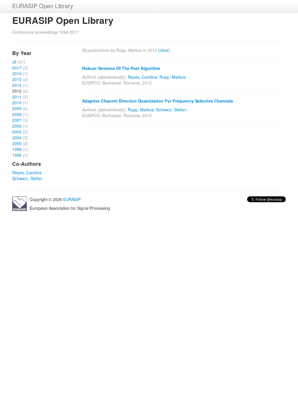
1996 (17, 155)
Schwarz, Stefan (27, 178)
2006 (17, 126)
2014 (17, 85)
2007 (17, 120)
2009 (17, 108)
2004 (17, 137)
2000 (17, 143)
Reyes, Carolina (27, 172)
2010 (17, 102)
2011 (17, 97)
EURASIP (72, 199)
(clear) (164, 50)
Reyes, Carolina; (143, 77)
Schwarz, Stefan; (171, 109)
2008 (17, 114)
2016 (17, 73)
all (14, 62)
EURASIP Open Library (42, 5)
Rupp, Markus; (173, 77)
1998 (17, 149)
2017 (17, 68)
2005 (17, 132)
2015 (17, 79)
